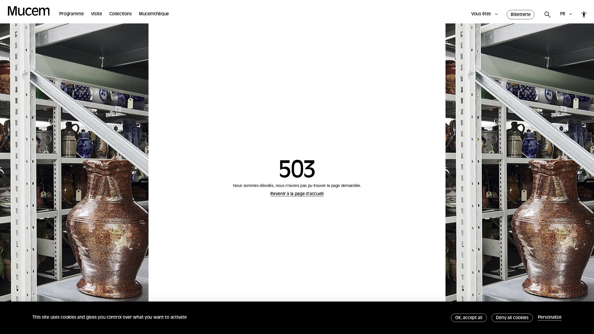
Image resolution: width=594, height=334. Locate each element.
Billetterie (520, 15)
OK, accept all (468, 318)
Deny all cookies (512, 318)
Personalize (550, 317)
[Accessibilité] (584, 14)
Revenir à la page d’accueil (296, 194)
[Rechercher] (547, 15)
